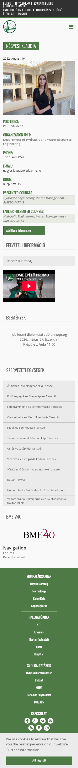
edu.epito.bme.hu (43, 3)
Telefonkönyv (43, 10)
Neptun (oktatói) (39, 583)
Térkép (59, 10)
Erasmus (39, 632)
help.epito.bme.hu (16, 6)
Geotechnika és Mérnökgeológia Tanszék (33, 417)
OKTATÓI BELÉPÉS (12, 10)
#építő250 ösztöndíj (19, 261)
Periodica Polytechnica (39, 695)
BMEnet (39, 680)
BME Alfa (39, 702)
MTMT (39, 687)
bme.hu (7, 3)
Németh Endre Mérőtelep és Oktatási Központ (36, 490)
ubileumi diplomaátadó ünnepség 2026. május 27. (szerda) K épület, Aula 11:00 (39, 339)
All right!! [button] (39, 760)
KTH (39, 624)
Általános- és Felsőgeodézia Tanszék (30, 386)
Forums (8, 553)
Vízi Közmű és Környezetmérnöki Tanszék (33, 469)
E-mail (28, 10)
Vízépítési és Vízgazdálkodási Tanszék (31, 459)
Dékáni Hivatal (16, 480)
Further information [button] (23, 750)
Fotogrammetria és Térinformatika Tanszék (34, 407)
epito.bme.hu (22, 3)
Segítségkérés (39, 605)
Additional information (18, 230)
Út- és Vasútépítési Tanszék (24, 448)
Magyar (22, 13)
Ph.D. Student (13, 126)
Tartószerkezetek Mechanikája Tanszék (32, 438)
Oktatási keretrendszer (39, 673)
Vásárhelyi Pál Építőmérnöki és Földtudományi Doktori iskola (36, 501)
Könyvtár (39, 654)
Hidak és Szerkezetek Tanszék (26, 427)
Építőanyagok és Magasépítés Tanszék (32, 396)
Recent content (14, 557)
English (10, 13)
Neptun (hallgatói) (39, 639)
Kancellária (39, 598)
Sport (39, 646)
